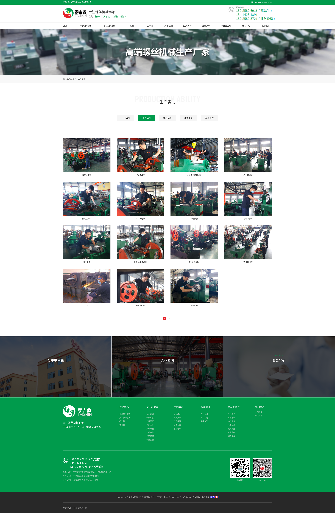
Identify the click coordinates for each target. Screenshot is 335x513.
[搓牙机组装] (86, 155)
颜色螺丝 (231, 436)
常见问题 (258, 416)
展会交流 (204, 421)
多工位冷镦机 (110, 26)
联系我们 (266, 26)
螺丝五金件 (226, 26)
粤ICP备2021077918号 (173, 497)
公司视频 (150, 436)
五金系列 (231, 432)
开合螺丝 (231, 414)
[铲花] (86, 286)
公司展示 (125, 118)
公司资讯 (258, 412)
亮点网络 (196, 497)
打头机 (131, 26)
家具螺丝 (231, 429)
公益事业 (150, 432)
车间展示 (167, 118)
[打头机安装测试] (140, 242)
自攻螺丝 (231, 418)
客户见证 (204, 414)
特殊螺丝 (231, 421)
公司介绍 (150, 414)
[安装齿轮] (194, 286)
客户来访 (204, 418)
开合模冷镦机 (86, 26)
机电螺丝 (231, 425)
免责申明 (205, 497)
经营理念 (150, 418)
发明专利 (150, 429)
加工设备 (188, 118)
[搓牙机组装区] (194, 242)
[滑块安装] (86, 242)
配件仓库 (209, 118)
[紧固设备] (248, 199)
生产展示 (81, 79)
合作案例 (206, 26)
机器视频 (150, 440)
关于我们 (168, 26)
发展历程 (150, 421)
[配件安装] (194, 199)
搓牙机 (150, 26)
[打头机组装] (140, 155)
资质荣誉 (150, 425)
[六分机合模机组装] (194, 155)
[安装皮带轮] (140, 286)
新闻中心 (246, 26)
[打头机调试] (86, 199)
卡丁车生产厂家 (80, 508)
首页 (65, 26)
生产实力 (187, 26)
